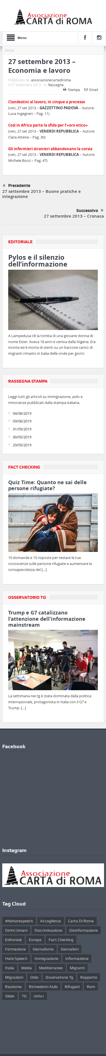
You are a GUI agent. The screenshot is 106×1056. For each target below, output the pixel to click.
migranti (77, 968)
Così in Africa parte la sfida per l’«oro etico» (48, 125)
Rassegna (56, 84)
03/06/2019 (22, 421)
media (26, 968)
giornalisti (70, 949)
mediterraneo (51, 968)
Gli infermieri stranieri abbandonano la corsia (50, 148)
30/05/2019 (22, 437)
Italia (9, 968)
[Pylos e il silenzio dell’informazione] (53, 301)
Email (93, 89)
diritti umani (16, 930)
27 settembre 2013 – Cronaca (74, 216)
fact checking (61, 939)
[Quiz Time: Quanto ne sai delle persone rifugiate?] (53, 523)
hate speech (16, 958)
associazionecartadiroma (51, 80)
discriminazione (48, 930)
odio (34, 977)
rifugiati (72, 986)
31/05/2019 (22, 429)
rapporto (88, 977)
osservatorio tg (59, 977)
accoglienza (50, 921)
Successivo (87, 210)
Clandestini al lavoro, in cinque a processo (46, 101)
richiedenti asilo (43, 986)
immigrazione (46, 958)
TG (24, 996)
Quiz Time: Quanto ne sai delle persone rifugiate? (47, 485)
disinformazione (83, 930)
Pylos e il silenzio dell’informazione (37, 260)
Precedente (19, 185)
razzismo (13, 986)
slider (10, 996)
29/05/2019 (22, 444)
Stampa (74, 89)
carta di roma (81, 921)
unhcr (39, 996)
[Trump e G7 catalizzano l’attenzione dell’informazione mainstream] (53, 661)
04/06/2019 (22, 413)
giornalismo (43, 949)
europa (35, 939)
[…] (44, 569)
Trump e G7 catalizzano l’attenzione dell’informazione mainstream (46, 619)
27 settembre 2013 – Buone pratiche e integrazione (41, 193)
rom (91, 986)
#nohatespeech (19, 921)
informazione (76, 958)
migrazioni (14, 977)
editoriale (13, 939)
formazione (15, 949)
